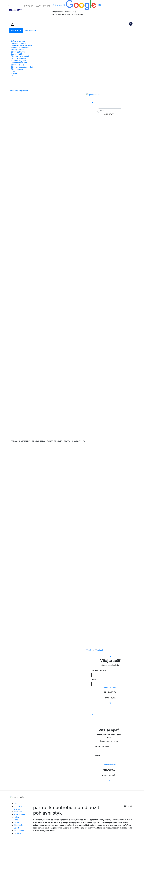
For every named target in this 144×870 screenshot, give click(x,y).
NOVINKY (15, 73)
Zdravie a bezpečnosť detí (22, 67)
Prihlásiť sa (13, 91)
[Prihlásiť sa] (99, 650)
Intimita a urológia (18, 43)
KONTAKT (47, 6)
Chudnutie (18, 825)
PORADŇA (28, 6)
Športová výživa (18, 54)
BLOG (38, 6)
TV (12, 75)
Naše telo (18, 811)
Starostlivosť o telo (19, 63)
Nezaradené (19, 830)
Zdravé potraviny (18, 52)
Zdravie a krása (17, 50)
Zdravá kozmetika (18, 58)
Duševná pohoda (18, 41)
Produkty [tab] (16, 30)
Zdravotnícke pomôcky (20, 56)
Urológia (17, 833)
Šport (16, 828)
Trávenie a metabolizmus (21, 45)
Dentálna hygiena (18, 60)
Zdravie (17, 820)
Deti (16, 803)
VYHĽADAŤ (109, 114)
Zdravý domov (17, 69)
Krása (16, 817)
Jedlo (16, 822)
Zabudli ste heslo (110, 687)
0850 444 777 (15, 10)
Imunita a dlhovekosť (20, 47)
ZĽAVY (13, 71)
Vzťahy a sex (19, 814)
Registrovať (23, 91)
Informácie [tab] (30, 30)
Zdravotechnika (17, 65)
